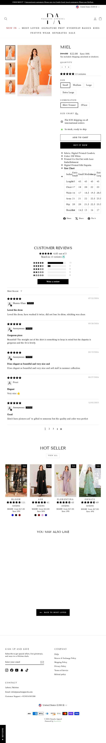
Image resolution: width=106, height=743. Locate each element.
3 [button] (53, 429)
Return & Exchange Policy (65, 658)
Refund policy (60, 674)
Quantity (66, 62)
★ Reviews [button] (2, 734)
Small (65, 85)
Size (62, 80)
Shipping (76, 57)
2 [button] (49, 429)
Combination (68, 100)
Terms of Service (61, 670)
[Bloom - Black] (16, 515)
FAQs (56, 654)
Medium (77, 85)
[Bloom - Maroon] (19, 515)
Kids (96, 28)
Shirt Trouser (69, 105)
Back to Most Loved (54, 612)
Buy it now (81, 145)
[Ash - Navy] (46, 515)
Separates (59, 33)
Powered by (53, 721)
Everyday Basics (79, 28)
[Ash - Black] (35, 515)
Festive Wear (40, 33)
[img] (14, 299)
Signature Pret (53, 28)
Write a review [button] (53, 281)
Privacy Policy (60, 666)
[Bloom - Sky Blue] (12, 515)
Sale (72, 33)
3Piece (84, 105)
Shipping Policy (60, 662)
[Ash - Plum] (42, 515)
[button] (67, 74)
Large (89, 85)
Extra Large (68, 92)
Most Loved (31, 28)
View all (53, 455)
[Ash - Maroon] (39, 515)
